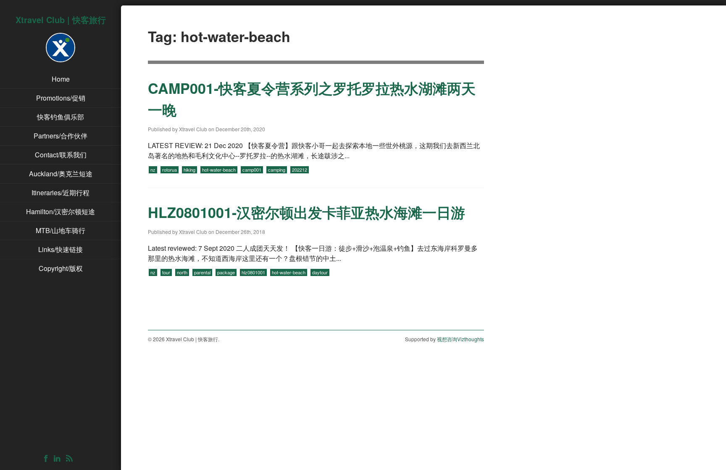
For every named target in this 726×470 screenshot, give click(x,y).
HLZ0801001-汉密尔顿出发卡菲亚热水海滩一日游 (306, 212)
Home (61, 79)
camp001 (251, 169)
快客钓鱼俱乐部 (60, 117)
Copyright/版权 (61, 268)
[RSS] (71, 459)
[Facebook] (48, 459)
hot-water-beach (219, 169)
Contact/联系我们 (61, 154)
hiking (189, 169)
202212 (299, 169)
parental (202, 272)
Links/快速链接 (60, 249)
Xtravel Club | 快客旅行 (61, 19)
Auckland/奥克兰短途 (60, 173)
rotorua (169, 169)
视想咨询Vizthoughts (460, 339)
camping (276, 169)
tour (166, 272)
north (182, 272)
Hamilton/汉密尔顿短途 (60, 211)
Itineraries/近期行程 (60, 192)
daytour (320, 272)
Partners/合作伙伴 (60, 136)
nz (152, 169)
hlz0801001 (253, 272)
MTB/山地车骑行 (60, 230)
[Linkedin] (59, 459)
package (226, 272)
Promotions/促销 (60, 98)
